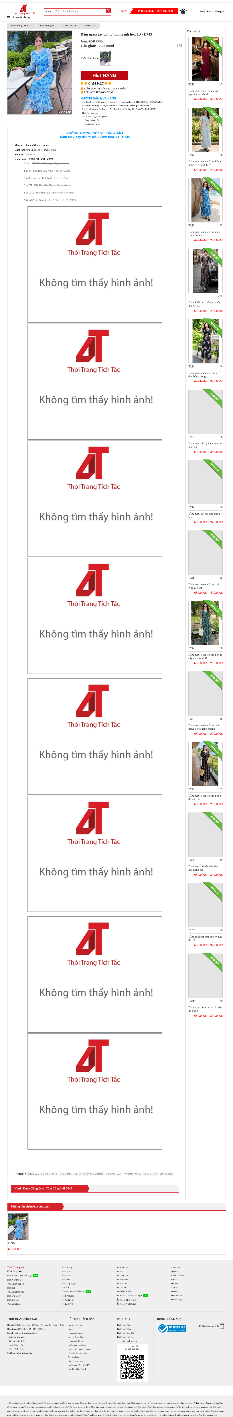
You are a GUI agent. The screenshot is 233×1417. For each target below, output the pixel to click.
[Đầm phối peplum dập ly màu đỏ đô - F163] (205, 905)
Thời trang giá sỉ (182, 1415)
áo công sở (148, 1415)
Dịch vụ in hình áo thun (127, 1341)
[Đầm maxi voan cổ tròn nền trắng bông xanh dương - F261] (205, 694)
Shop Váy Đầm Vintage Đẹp (158, 1174)
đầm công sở (201, 1403)
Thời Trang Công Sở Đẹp (73, 1174)
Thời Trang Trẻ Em (125, 1337)
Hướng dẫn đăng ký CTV (79, 1365)
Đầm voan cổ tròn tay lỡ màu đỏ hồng (205, 1009)
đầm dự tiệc (218, 1403)
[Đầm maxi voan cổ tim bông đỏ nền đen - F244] (205, 764)
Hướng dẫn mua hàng (77, 1345)
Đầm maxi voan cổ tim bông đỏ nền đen (204, 797)
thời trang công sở (204, 1411)
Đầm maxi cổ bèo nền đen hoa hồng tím (203, 868)
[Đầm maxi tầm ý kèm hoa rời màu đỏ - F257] (205, 412)
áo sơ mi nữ (182, 1403)
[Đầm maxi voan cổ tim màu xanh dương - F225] (205, 200)
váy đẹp (65, 1411)
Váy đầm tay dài (132, 1174)
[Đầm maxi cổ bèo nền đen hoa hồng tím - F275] (205, 835)
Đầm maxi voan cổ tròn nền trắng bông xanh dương (204, 727)
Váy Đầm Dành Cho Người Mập (104, 1174)
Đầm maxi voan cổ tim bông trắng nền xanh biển (204, 163)
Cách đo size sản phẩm (77, 1353)
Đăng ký (219, 11)
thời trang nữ (101, 1407)
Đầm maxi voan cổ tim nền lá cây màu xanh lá (205, 656)
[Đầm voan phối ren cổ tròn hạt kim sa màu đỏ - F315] (205, 59)
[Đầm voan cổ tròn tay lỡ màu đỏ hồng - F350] (205, 976)
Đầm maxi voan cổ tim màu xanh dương (204, 233)
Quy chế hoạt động (76, 1337)
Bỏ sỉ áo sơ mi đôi (198, 1415)
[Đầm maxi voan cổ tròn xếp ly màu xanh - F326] (205, 553)
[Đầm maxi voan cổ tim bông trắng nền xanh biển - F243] (205, 130)
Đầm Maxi (90, 25)
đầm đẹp (75, 1403)
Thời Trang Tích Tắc (23, 13)
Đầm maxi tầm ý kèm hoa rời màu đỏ (205, 445)
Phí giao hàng (73, 1357)
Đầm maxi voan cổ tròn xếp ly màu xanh (204, 586)
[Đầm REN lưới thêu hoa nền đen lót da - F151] (205, 271)
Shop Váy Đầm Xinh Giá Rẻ (43, 1174)
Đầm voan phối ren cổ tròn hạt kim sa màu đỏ (203, 92)
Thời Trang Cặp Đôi (125, 1333)
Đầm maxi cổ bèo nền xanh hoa (204, 515)
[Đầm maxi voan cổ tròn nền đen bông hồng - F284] (205, 341)
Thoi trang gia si (167, 1415)
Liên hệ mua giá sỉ (75, 1361)
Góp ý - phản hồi (75, 1325)
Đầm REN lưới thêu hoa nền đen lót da (204, 304)
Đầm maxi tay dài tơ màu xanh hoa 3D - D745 (116, 34)
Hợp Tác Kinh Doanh (77, 1369)
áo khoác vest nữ (97, 1415)
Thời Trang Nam (124, 1329)
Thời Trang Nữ (47, 25)
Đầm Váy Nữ (70, 25)
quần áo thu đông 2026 (57, 1403)
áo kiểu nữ (131, 1415)
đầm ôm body (13, 1411)
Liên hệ (71, 1329)
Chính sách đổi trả (75, 1341)
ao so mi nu (18, 1407)
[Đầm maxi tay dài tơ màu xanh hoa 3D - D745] (18, 1227)
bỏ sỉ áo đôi (212, 1415)
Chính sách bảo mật (76, 1333)
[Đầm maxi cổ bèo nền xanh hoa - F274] (205, 482)
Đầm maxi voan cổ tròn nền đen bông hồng (204, 374)
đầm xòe (156, 1407)
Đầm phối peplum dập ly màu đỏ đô (205, 938)
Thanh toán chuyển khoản (79, 1349)
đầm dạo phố (206, 1407)
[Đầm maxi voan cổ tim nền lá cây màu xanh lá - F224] (205, 623)
